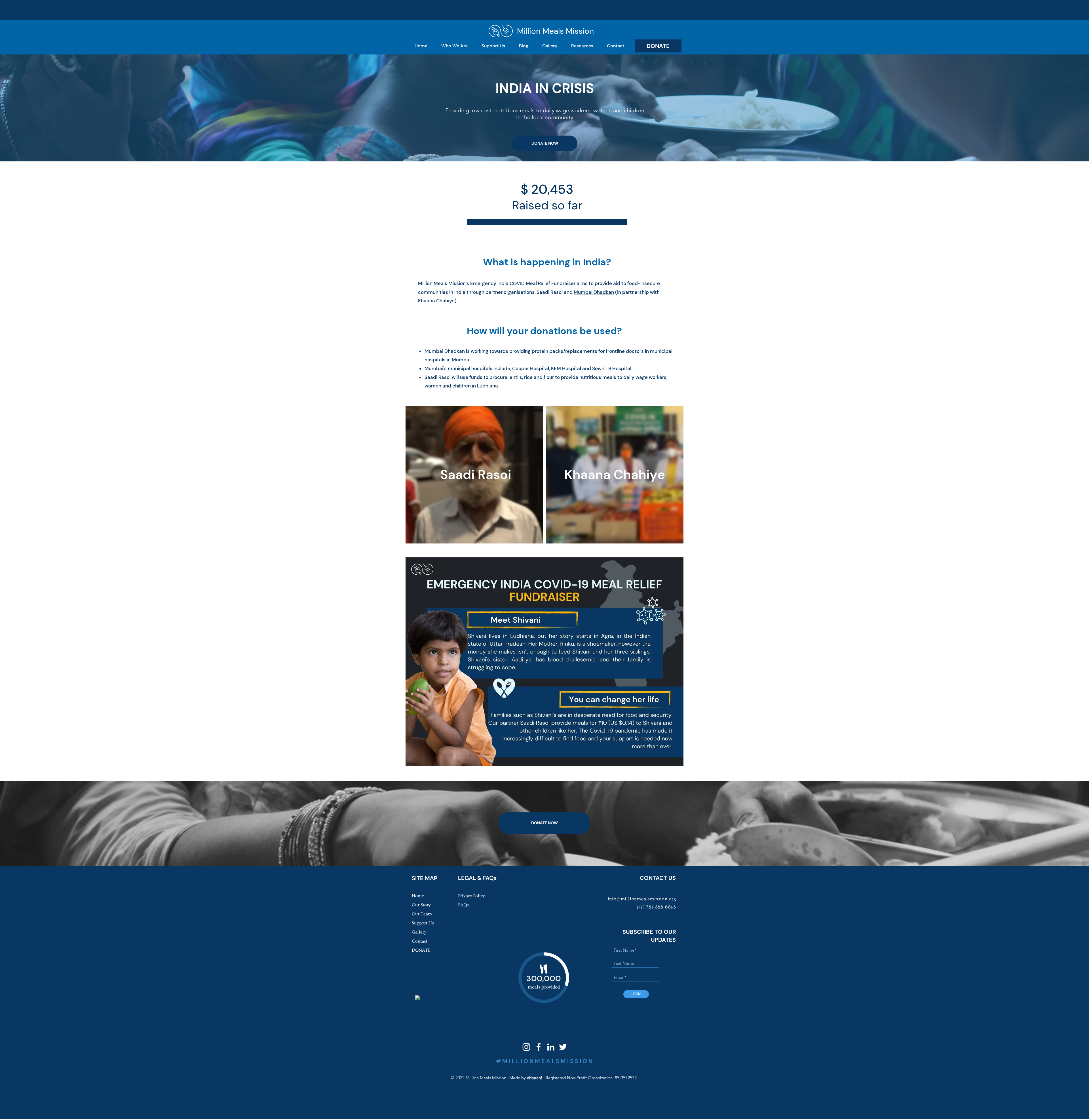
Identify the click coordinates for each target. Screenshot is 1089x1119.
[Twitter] (563, 1047)
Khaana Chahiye (436, 301)
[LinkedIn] (551, 1047)
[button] (454, 45)
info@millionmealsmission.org (642, 898)
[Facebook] (538, 1047)
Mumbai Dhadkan (594, 292)
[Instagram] (526, 1047)
